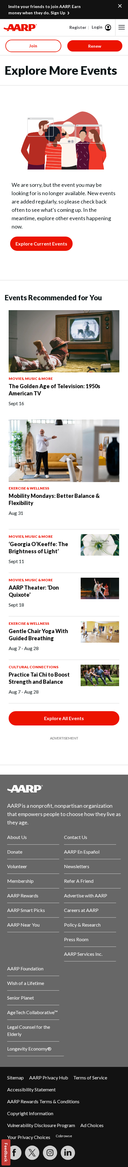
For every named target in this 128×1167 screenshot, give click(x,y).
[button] (121, 27)
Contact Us (75, 837)
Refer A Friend (78, 881)
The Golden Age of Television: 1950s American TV (54, 390)
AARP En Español (81, 851)
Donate (14, 851)
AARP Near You (23, 924)
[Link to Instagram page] (50, 1153)
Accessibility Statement (31, 1089)
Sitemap (15, 1077)
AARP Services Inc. (83, 954)
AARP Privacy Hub (48, 1077)
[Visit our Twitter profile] (32, 1153)
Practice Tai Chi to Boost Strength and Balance (39, 678)
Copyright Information (30, 1113)
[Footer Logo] (64, 788)
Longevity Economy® (29, 1048)
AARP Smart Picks (26, 910)
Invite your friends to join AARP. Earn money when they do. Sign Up (44, 9)
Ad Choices (92, 1125)
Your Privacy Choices (28, 1137)
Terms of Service (90, 1077)
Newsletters (76, 866)
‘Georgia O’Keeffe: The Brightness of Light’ (38, 547)
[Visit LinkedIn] (68, 1153)
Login (97, 26)
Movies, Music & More (31, 378)
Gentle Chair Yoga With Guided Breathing (38, 634)
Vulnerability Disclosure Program (41, 1125)
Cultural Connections (33, 667)
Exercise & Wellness (29, 488)
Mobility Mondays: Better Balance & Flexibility (54, 499)
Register (77, 27)
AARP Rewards (22, 895)
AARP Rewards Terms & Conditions (43, 1101)
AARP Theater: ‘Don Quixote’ (34, 591)
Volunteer (17, 866)
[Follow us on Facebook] (14, 1153)
